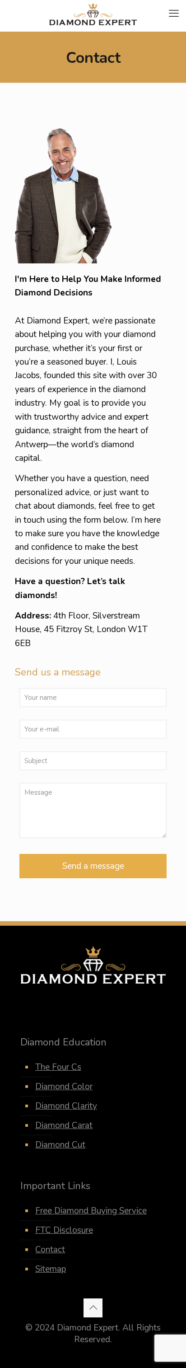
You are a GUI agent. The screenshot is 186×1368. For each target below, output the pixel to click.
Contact (50, 1250)
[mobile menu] (173, 13)
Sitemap (50, 1269)
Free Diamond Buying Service (91, 1211)
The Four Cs (58, 1067)
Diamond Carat (64, 1125)
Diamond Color (64, 1086)
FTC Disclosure (64, 1230)
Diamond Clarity (66, 1106)
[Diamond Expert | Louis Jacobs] (93, 13)
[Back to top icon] (93, 1307)
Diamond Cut (60, 1145)
